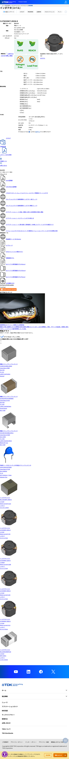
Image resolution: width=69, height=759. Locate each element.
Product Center (23, 1)
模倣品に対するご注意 (57, 742)
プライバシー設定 (44, 742)
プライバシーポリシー (17, 742)
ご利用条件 (5, 742)
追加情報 (48, 755)
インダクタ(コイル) (14, 5)
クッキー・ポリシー (31, 742)
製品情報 (7, 5)
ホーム (3, 5)
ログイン (37, 132)
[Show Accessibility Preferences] (5, 754)
